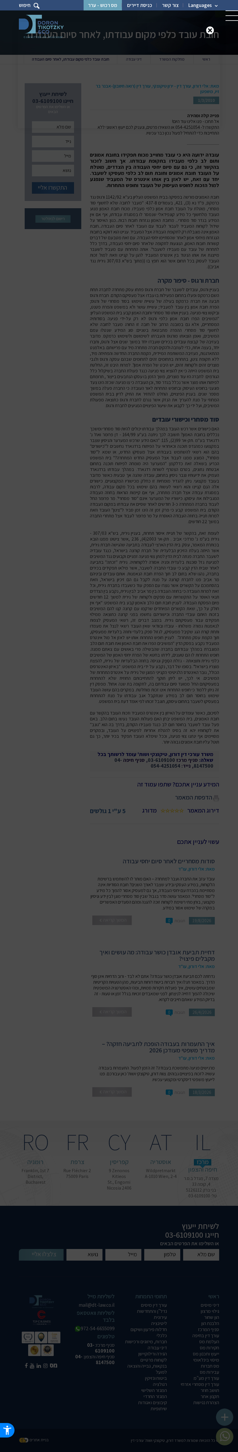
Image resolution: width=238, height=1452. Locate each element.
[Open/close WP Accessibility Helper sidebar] (7, 1430)
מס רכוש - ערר (102, 5)
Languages (200, 5)
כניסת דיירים (139, 5)
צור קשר (170, 5)
